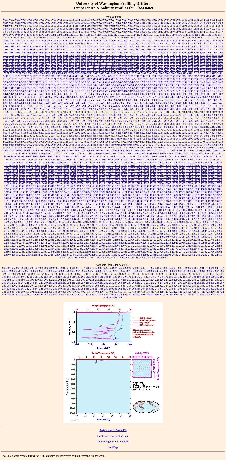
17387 (36, 186)
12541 (7, 168)
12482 (145, 165)
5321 (47, 88)
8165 (107, 129)
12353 (124, 156)
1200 (143, 37)
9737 (148, 144)
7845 (184, 123)
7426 (53, 117)
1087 (23, 34)
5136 (107, 76)
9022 (6, 141)
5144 (154, 76)
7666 (59, 123)
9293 (149, 141)
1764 (208, 52)
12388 (109, 159)
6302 (6, 100)
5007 (65, 67)
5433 (184, 91)
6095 (178, 94)
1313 (77, 40)
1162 (45, 37)
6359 (172, 100)
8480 (47, 138)
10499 (12, 150)
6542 (101, 103)
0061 (35, 22)
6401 (41, 103)
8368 (35, 135)
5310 (214, 85)
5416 (113, 91)
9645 (71, 144)
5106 (167, 73)
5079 (18, 73)
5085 (54, 73)
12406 (182, 159)
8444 (190, 135)
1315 (89, 40)
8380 (71, 135)
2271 (220, 58)
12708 (131, 174)
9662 (119, 144)
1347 (18, 43)
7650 (17, 123)
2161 (35, 58)
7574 (6, 120)
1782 (71, 55)
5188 (148, 79)
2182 (154, 58)
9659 (107, 144)
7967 (24, 126)
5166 (23, 79)
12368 (197, 156)
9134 (71, 141)
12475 (94, 165)
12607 (131, 168)
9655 (95, 144)
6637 (160, 103)
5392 (12, 91)
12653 (29, 174)
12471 (73, 165)
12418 (44, 162)
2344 (89, 61)
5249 (35, 85)
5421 (142, 91)
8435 (178, 135)
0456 (208, 22)
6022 (113, 94)
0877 (95, 31)
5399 (41, 91)
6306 (29, 100)
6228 (112, 97)
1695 (83, 52)
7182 (172, 111)
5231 (148, 82)
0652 (47, 28)
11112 (62, 156)
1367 (77, 43)
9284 (131, 141)
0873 (71, 31)
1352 (47, 43)
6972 (59, 109)
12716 (167, 174)
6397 (29, 103)
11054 (21, 153)
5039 (29, 70)
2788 (172, 61)
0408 (136, 22)
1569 (136, 46)
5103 (149, 73)
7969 (30, 126)
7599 (89, 120)
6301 (220, 97)
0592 (166, 25)
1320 (113, 40)
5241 (208, 82)
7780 (136, 123)
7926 (6, 126)
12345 (117, 156)
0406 (125, 22)
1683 (17, 52)
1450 (107, 43)
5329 (95, 88)
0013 (71, 19)
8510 (119, 138)
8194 (6, 132)
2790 (184, 61)
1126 (145, 34)
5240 (202, 82)
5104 (155, 73)
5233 (160, 82)
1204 (167, 37)
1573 (160, 46)
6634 (149, 103)
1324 (136, 40)
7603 (107, 120)
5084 (48, 73)
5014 (107, 67)
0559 (77, 25)
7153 (83, 111)
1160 (33, 37)
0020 (107, 19)
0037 (178, 19)
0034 (166, 19)
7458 (77, 117)
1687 (41, 52)
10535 (19, 150)
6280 (166, 97)
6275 (136, 97)
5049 (77, 70)
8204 (53, 132)
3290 (23, 67)
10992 (114, 150)
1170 (91, 37)
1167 (74, 37)
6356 (154, 100)
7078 (125, 109)
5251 (47, 85)
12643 (175, 171)
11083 (106, 153)
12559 (73, 168)
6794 (83, 106)
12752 (116, 177)
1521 (23, 46)
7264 (142, 114)
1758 (172, 52)
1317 (101, 40)
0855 (41, 31)
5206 (6, 82)
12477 (109, 165)
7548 (142, 117)
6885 (154, 106)
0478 (18, 25)
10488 (197, 147)
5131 (77, 76)
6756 (59, 106)
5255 (65, 85)
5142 (142, 76)
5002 (35, 67)
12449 (175, 162)
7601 (101, 120)
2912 (107, 64)
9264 (101, 141)
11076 (92, 153)
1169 (85, 37)
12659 (73, 174)
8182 (178, 129)
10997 (143, 150)
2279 (47, 61)
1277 (23, 40)
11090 (141, 153)
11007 (171, 150)
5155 (178, 76)
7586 (35, 120)
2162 (41, 58)
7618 (178, 120)
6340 (119, 100)
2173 (107, 58)
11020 (221, 150)
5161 (214, 76)
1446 (89, 43)
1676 (202, 49)
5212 (41, 82)
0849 (11, 31)
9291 (143, 141)
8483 (65, 138)
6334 (83, 100)
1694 (77, 52)
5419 (131, 91)
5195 (190, 79)
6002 (53, 94)
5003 (41, 67)
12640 (153, 171)
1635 (136, 49)
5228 (131, 82)
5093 (101, 73)
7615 (172, 120)
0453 (190, 22)
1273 (221, 37)
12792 (94, 180)
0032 (154, 19)
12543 (22, 168)
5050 (83, 70)
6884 (148, 106)
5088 (72, 73)
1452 (119, 43)
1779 (53, 55)
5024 (160, 67)
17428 (65, 186)
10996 (135, 150)
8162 (89, 129)
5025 (166, 67)
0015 (83, 19)
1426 (83, 43)
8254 (196, 132)
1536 (77, 46)
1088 (29, 34)
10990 (99, 150)
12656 (51, 174)
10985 (63, 150)
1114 (76, 34)
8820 (154, 138)
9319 (18, 144)
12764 (153, 177)
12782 (29, 180)
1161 (39, 37)
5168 (35, 79)
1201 (149, 37)
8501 (113, 138)
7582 (23, 120)
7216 (41, 114)
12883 (7, 183)
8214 (113, 132)
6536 (89, 103)
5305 (184, 85)
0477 (12, 25)
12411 (218, 159)
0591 (160, 25)
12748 (87, 177)
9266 (113, 141)
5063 (148, 70)
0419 (148, 22)
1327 (148, 40)
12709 (138, 174)
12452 (196, 162)
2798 (6, 64)
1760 (184, 52)
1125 (139, 34)
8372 (47, 135)
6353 (136, 100)
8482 (59, 138)
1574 (166, 46)
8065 (119, 126)
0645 (11, 28)
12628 (65, 171)
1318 (107, 40)
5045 (53, 70)
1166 (68, 37)
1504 (160, 43)
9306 (202, 141)
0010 (53, 19)
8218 (136, 132)
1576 (178, 46)
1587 (23, 49)
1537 (83, 46)
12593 (102, 168)
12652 (22, 174)
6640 (178, 103)
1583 (220, 46)
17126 (87, 183)
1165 (62, 37)
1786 (95, 55)
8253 (190, 132)
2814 (35, 64)
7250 (77, 114)
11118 (82, 156)
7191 (6, 114)
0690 (71, 28)
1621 (71, 49)
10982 (41, 150)
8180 (172, 129)
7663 (47, 123)
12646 (196, 171)
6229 (118, 97)
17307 (182, 183)
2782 (136, 61)
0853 (29, 31)
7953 (12, 126)
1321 (119, 40)
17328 (211, 183)
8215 (119, 132)
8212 (101, 132)
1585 (11, 49)
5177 (89, 79)
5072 (196, 70)
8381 (77, 135)
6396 (23, 103)
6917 (202, 106)
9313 (220, 141)
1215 (179, 37)
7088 (178, 109)
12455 (218, 162)
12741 (51, 177)
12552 (58, 168)
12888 (36, 183)
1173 (109, 37)
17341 (7, 186)
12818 (102, 180)
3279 (178, 64)
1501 (143, 43)
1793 (131, 55)
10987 (77, 150)
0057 (12, 22)
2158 (23, 58)
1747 (107, 52)
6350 (125, 100)
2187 (166, 58)
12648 (211, 171)
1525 (47, 46)
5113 (202, 73)
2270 (214, 58)
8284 (5, 135)
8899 (190, 138)
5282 (101, 85)
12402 (167, 159)
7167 (154, 111)
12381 (66, 159)
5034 (220, 67)
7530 (113, 117)
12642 (167, 171)
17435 (80, 186)
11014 (193, 150)
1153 (214, 34)
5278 (77, 85)
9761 (208, 144)
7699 (113, 123)
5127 (59, 76)
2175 (119, 58)
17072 (73, 183)
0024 (113, 19)
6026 (136, 94)
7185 (190, 111)
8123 (202, 126)
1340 (202, 40)
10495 (219, 147)
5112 (196, 73)
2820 (71, 64)
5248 (29, 85)
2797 (220, 61)
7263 (136, 114)
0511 (65, 25)
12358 (131, 156)
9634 (53, 144)
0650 (35, 28)
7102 (220, 109)
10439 (81, 147)
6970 (53, 109)
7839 (178, 123)
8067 (131, 126)
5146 (166, 76)
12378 (44, 159)
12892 (51, 183)
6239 (124, 97)
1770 (23, 55)
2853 (83, 64)
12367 (190, 156)
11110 (48, 156)
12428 (94, 162)
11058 (42, 153)
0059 (23, 22)
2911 (101, 64)
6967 (41, 109)
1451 (113, 43)
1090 (41, 34)
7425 (47, 117)
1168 (80, 37)
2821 (77, 64)
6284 (190, 97)
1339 (196, 40)
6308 (41, 100)
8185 (196, 129)
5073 (202, 70)
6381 (202, 100)
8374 (53, 135)
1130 (168, 34)
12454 (211, 162)
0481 (29, 25)
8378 (65, 135)
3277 (166, 64)
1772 (29, 55)
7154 (89, 111)
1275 (11, 40)
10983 (48, 150)
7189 (214, 111)
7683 (95, 123)
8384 (95, 135)
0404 (113, 22)
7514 (101, 117)
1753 (142, 52)
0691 (77, 28)
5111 (190, 73)
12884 (14, 183)
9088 (18, 141)
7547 (136, 117)
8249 (178, 132)
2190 (184, 58)
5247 (23, 85)
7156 (101, 111)
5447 (220, 91)
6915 (190, 106)
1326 (142, 40)
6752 (35, 106)
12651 (15, 174)
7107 (12, 111)
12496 (196, 165)
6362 (190, 100)
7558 (178, 117)
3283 (202, 64)
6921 (5, 109)
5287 (125, 85)
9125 (65, 141)
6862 (95, 106)
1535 (71, 46)
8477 (41, 138)
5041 (41, 70)
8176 (154, 129)
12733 (22, 177)
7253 (95, 114)
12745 (73, 177)
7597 (77, 120)
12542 (15, 168)
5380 (172, 88)
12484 (160, 165)
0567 (101, 25)
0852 (23, 31)
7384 (202, 114)
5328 (89, 88)
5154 (172, 76)
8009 (59, 126)
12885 (22, 183)
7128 (29, 111)
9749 (160, 144)
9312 (214, 141)
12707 (124, 174)
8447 (196, 135)
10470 (168, 147)
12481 (138, 165)
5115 (214, 73)
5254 (59, 85)
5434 (190, 91)
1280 (41, 40)
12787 (65, 180)
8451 (208, 135)
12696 (95, 174)
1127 (151, 34)
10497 (4, 150)
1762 (196, 52)
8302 (17, 135)
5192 (172, 79)
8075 (137, 126)
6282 (178, 97)
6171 (35, 97)
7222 (65, 114)
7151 (71, 111)
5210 (29, 82)
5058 (125, 70)
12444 (138, 162)
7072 (107, 109)
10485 (190, 147)
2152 (208, 55)
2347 (107, 61)
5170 (47, 79)
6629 (119, 103)
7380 (190, 114)
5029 (190, 67)
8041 (95, 126)
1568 (131, 46)
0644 (5, 28)
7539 (119, 117)
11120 (89, 156)
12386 (102, 159)
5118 (5, 76)
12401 (160, 159)
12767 (160, 177)
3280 (184, 64)
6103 (220, 94)
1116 (87, 34)
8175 (148, 129)
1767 (5, 55)
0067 (71, 22)
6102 (214, 94)
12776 (211, 177)
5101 (137, 73)
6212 (53, 97)
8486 (77, 138)
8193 (220, 129)
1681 (5, 52)
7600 (95, 120)
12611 (160, 168)
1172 (103, 37)
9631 (41, 144)
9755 (184, 144)
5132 (83, 76)
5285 (119, 85)
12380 (58, 159)
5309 (208, 85)
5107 (173, 73)
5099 (125, 73)
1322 (125, 40)
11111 (55, 156)
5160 (208, 76)
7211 (11, 114)
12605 (116, 168)
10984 (55, 150)
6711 (208, 103)
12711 (146, 174)
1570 (142, 46)
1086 (17, 34)
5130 (71, 76)
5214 (53, 82)
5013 (101, 67)
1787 (101, 55)
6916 (196, 106)
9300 (166, 141)
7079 (131, 109)
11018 (207, 150)
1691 (59, 52)
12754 (124, 177)
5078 (12, 73)
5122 (29, 76)
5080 (24, 73)
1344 (220, 40)
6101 (208, 94)
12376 (29, 159)
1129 (162, 34)
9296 (160, 141)
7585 (29, 120)
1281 (47, 40)
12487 (175, 165)
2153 (214, 55)
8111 (184, 126)
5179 (101, 79)
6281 (172, 97)
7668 (65, 123)
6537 (95, 103)
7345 (154, 114)
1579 (196, 46)
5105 (161, 73)
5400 (47, 91)
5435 (196, 91)
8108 (178, 126)
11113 (69, 156)
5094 (107, 73)
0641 (208, 25)
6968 (47, 109)
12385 (95, 159)
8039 (89, 126)
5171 (53, 79)
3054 (148, 64)
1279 (35, 40)
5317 (23, 88)
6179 (47, 97)
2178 (131, 58)
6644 (202, 103)
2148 (184, 55)
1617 (53, 49)
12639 (145, 171)
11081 (99, 153)
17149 (102, 183)
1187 (114, 37)
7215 (35, 114)
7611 (148, 120)
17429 (73, 186)
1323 (131, 40)
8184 (190, 129)
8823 (160, 138)
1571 (148, 46)
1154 (220, 34)
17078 (80, 183)
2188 (172, 58)
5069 (184, 70)
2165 (59, 58)
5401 (53, 91)
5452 (29, 94)
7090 (190, 109)
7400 (5, 117)
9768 (23, 147)
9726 (142, 144)
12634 (109, 171)
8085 (155, 126)
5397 (29, 91)
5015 (113, 67)
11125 (103, 156)
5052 (95, 70)
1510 (178, 43)
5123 (35, 76)
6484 (65, 103)
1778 (47, 55)
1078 (5, 34)
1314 (83, 40)
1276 (17, 40)
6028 (148, 94)
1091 (47, 34)
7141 (53, 111)
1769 (17, 55)
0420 (154, 22)
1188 (120, 37)
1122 (122, 34)
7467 (83, 117)
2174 (113, 58)
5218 (77, 82)
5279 (83, 85)
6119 (23, 97)
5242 (214, 82)
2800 (18, 64)
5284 (113, 85)
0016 (89, 19)
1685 (29, 52)
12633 (102, 171)
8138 (23, 129)
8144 (47, 129)
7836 (172, 123)
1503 (155, 43)
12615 (189, 168)
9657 (101, 144)
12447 (160, 162)
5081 (30, 73)
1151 (203, 34)
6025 (131, 94)
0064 (53, 22)
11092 (156, 153)
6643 (196, 103)
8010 (65, 126)
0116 (89, 22)
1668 (160, 49)
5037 (17, 70)
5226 (119, 82)
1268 (197, 37)
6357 (160, 100)
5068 (178, 70)
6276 (142, 97)
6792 (71, 106)
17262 (153, 183)
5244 (6, 85)
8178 (160, 129)
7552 (154, 117)
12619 (218, 168)
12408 (197, 159)
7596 (71, 120)
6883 (142, 106)
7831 (166, 123)
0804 (95, 28)
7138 (35, 111)
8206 (65, 132)
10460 (139, 147)
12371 (219, 156)
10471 (176, 147)
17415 (51, 186)
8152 (77, 129)
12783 (36, 180)
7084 (160, 109)
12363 (161, 156)
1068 (196, 31)
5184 (131, 79)
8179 (166, 129)
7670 (71, 123)
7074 (113, 109)
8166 (113, 129)
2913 (113, 64)
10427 (30, 147)
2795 (208, 61)
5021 (148, 67)
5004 (47, 67)
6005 (59, 94)
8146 (59, 129)
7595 (65, 120)
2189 (178, 58)
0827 (148, 28)
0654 (53, 28)
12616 (196, 168)
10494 (212, 147)
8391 (113, 135)
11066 (70, 153)
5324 (65, 88)
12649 (218, 171)
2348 (113, 61)
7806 (154, 123)
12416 (29, 162)
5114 (208, 73)
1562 (95, 46)
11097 (184, 153)
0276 (101, 22)
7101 (214, 109)
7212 (17, 114)
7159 (118, 111)
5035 (5, 70)
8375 (59, 135)
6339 (113, 100)
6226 (100, 97)
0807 (107, 28)
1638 (148, 49)
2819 (65, 64)
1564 (107, 46)
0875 (83, 31)
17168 (116, 183)
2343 (83, 61)
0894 (154, 31)
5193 (178, 79)
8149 (65, 129)
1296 (65, 40)
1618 (59, 49)
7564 (196, 117)
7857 (202, 123)
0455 (202, 22)
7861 (208, 123)
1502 (149, 43)
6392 (6, 103)
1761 (190, 52)
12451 (189, 162)
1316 (95, 40)
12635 (116, 171)
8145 (53, 129)
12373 (15, 159)
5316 (17, 88)
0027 (125, 19)
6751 (29, 106)
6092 (160, 94)
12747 (80, 177)
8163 (95, 129)
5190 (160, 79)
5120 (17, 76)
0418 (142, 22)
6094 (172, 94)
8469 (18, 138)
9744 (154, 144)
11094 (170, 153)
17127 (94, 183)
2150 (196, 55)
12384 (87, 159)
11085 (120, 153)
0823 (136, 28)
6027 (142, 94)
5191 (166, 79)
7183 (178, 111)
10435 (59, 147)
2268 (202, 58)
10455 (117, 147)
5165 (17, 79)
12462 (51, 165)
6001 (47, 94)
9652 (89, 144)
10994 (121, 150)
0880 (107, 31)
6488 (83, 103)
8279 (214, 132)
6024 (125, 94)
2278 (41, 61)
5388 (208, 88)
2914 (119, 64)
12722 (182, 174)
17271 (175, 183)
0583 (142, 25)
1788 (107, 55)
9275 (125, 141)
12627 (58, 171)
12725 (204, 174)
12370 (211, 156)
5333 (119, 88)
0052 (202, 19)
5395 (18, 91)
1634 (131, 49)
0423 (172, 22)
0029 (136, 19)
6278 (154, 97)
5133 (89, 76)
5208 (18, 82)
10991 (106, 150)
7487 (89, 117)
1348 (23, 43)
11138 (110, 156)
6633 (143, 103)
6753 (41, 106)
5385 (196, 88)
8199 (29, 132)
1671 (178, 49)
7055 (83, 109)
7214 (29, 114)
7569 (214, 117)
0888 (136, 31)
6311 (59, 100)
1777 (41, 55)
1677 (208, 49)
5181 (113, 79)
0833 (184, 28)
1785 (89, 55)
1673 (190, 49)
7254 (101, 114)
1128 (156, 34)
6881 (131, 106)
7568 (208, 117)
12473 (87, 165)
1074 (202, 31)
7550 (148, 117)
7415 (35, 117)
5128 (65, 76)
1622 (77, 49)
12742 (58, 177)
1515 (208, 43)
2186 (160, 58)
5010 (83, 67)
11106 (28, 156)
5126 (53, 76)
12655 (44, 174)
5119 (11, 76)
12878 (189, 180)
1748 (113, 52)
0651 (41, 28)
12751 (109, 177)
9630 (35, 144)
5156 (184, 76)
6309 (47, 100)
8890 (166, 138)
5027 (178, 67)
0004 (23, 19)
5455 (41, 94)
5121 (23, 76)
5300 (155, 85)
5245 (12, 85)
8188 (202, 129)
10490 (205, 147)
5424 (160, 91)
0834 (190, 28)
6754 (47, 106)
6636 (155, 103)
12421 (65, 162)
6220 (71, 97)
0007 (41, 19)
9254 (77, 141)
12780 (14, 180)
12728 (218, 174)
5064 (154, 70)
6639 (172, 103)
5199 (214, 79)
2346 (101, 61)
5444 (202, 91)
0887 (131, 31)
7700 (119, 123)
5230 (142, 82)
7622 (196, 120)
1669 (166, 49)
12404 (175, 159)
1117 (93, 34)
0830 (166, 28)
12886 (29, 183)
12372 (7, 159)
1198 (132, 37)
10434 (52, 147)
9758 (196, 144)
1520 (17, 46)
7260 (119, 114)
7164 (136, 111)
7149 (59, 111)
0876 (89, 31)
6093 (166, 94)
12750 (102, 177)
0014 (77, 19)
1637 (142, 49)
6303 (12, 100)
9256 (83, 141)
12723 (189, 174)
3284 (208, 64)
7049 (77, 109)
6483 (59, 103)
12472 (80, 165)
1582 (214, 46)
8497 (95, 138)
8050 (101, 126)
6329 (77, 100)
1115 (82, 34)
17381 (29, 186)
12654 (36, 174)
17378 (22, 186)
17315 (196, 183)
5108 (179, 73)
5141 (136, 76)
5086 (60, 73)
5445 (208, 91)
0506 (35, 25)
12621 (14, 171)
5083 (42, 73)
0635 (196, 25)
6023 (119, 94)
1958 (142, 55)
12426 (87, 162)
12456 (7, 165)
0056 (6, 22)
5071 (190, 70)
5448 (6, 94)
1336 (178, 40)
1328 (154, 40)
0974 (172, 31)
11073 (77, 153)
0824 (142, 28)
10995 (128, 150)
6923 (17, 109)
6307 (35, 100)
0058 (18, 22)
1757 (166, 52)
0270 (95, 22)
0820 (119, 28)
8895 (172, 138)
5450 (18, 94)
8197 (18, 132)
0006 (35, 19)
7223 (71, 114)
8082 (149, 126)
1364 (59, 43)
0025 (119, 19)
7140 (47, 111)
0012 (65, 19)
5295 (137, 85)
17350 (14, 186)
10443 (95, 147)
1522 (29, 46)
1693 (71, 52)
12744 (65, 177)
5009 (77, 67)
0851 (17, 31)
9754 (178, 144)
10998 (150, 150)
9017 (214, 138)
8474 (29, 138)
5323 (59, 88)
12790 (80, 180)
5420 (136, 91)
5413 (95, 91)
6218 (59, 97)
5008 (71, 67)
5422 (148, 91)
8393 (125, 135)
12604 (109, 168)
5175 (77, 79)
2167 (71, 58)
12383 (80, 159)
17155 (109, 183)
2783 (142, 61)
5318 (29, 88)
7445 (65, 117)
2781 (131, 61)
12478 (116, 165)
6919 (214, 106)
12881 (211, 180)
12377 (36, 159)
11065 (63, 153)
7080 (136, 109)
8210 (89, 132)
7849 (190, 123)
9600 (23, 144)
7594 (59, 120)
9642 (65, 144)
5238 (190, 82)
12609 (146, 168)
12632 (94, 171)
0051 (196, 19)
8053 (113, 126)
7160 (124, 111)
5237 (184, 82)
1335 (172, 40)
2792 (196, 61)
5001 (29, 67)
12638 (138, 171)
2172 (101, 58)
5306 (190, 85)
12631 (87, 171)
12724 (196, 174)
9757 (190, 144)
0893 (148, 31)
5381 (178, 88)
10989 (92, 150)
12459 (29, 165)
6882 (136, 106)
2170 (89, 58)
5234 (166, 82)
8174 (142, 129)
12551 (51, 168)
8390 (107, 135)
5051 (89, 70)
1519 (11, 46)
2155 (5, 58)
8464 (6, 138)
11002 (157, 150)
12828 (175, 180)
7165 (142, 111)
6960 (29, 109)
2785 (154, 61)
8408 (160, 135)
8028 (83, 126)
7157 (107, 111)
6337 (101, 100)
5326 (77, 88)
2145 (166, 55)
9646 (77, 144)
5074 (208, 70)
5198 (208, 79)
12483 (153, 165)
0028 (131, 19)
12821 (124, 180)
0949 (160, 31)
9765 (11, 147)
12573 (80, 168)
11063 (56, 153)
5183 (125, 79)
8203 (47, 132)
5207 (12, 82)
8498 (101, 138)
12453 (204, 162)
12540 (218, 165)
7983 (36, 126)
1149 (191, 34)
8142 (35, 129)
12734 (29, 177)
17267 (167, 183)
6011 (77, 94)
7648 (11, 123)
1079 (11, 34)
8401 (148, 135)
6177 (41, 97)
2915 (125, 64)
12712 (153, 174)
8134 (17, 129)
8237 (160, 132)
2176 (125, 58)
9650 (83, 144)
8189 (208, 129)
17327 (204, 183)
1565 (113, 46)
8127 (220, 126)
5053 (101, 70)
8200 (35, 132)
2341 (71, 61)
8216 (125, 132)
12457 (14, 165)
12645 (189, 171)
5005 (53, 67)
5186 (136, 79)
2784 (148, 61)
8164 (101, 129)
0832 (178, 28)
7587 (41, 120)
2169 (83, 58)
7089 (184, 109)
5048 (71, 70)
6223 (83, 97)
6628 (113, 103)
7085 (166, 109)
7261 (125, 114)
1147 (179, 34)
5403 (65, 91)
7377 (178, 114)
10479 (183, 147)
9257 (89, 141)
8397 (142, 135)
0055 (220, 19)
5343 (136, 88)
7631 (202, 120)
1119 (104, 34)
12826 (160, 180)
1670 (172, 49)
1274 (5, 40)
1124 (133, 34)
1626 (101, 49)
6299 (208, 97)
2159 (29, 58)
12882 (218, 180)
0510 (59, 25)
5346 (148, 88)
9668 (131, 144)
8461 (220, 135)
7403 (11, 117)
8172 (131, 129)
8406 (154, 135)
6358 (166, 100)
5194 (184, 79)
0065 (59, 22)
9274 (119, 141)
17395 (44, 186)
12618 (211, 168)
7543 (125, 117)
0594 (178, 25)
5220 (83, 82)
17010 (58, 183)
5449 (12, 94)
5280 (89, 85)
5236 (178, 82)
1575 (172, 46)
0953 (166, 31)
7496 (95, 117)
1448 (95, 43)
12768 (167, 177)
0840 (220, 28)
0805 (101, 28)
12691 (87, 174)
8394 (131, 135)
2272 (5, 61)
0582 (136, 25)
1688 (47, 52)
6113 (6, 97)
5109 (185, 73)
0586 (148, 25)
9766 (17, 147)
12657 (58, 174)
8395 (136, 135)
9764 (5, 147)
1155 (4, 37)
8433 (172, 135)
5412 (89, 91)
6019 (95, 94)
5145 (160, 76)
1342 (214, 40)
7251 (83, 114)
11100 (206, 153)
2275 (23, 61)
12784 (44, 180)
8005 (47, 126)
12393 (124, 159)
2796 (214, 61)
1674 (196, 49)
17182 (131, 183)
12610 (153, 168)
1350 (35, 43)
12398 (146, 159)
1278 (29, 40)
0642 (214, 25)
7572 (220, 117)
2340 (65, 61)
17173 (124, 183)
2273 (11, 61)
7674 (83, 123)
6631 (131, 103)
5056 (113, 70)
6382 (208, 100)
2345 (95, 61)
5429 (178, 91)
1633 (125, 49)
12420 (58, 162)
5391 (6, 91)
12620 (7, 171)
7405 (17, 117)
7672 (77, 123)
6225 (94, 97)
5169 (41, 79)
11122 (96, 156)
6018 (89, 94)
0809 (113, 28)
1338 (190, 40)
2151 (202, 55)
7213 (23, 114)
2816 (47, 64)
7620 (190, 120)
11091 (149, 153)
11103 (7, 156)
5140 (130, 76)
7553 (160, 117)
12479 (124, 165)
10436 (66, 147)
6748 (11, 106)
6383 (214, 100)
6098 (196, 94)
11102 (219, 153)
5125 (47, 76)
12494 (189, 165)
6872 (101, 106)
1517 (220, 43)
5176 (83, 79)
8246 (172, 132)
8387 (101, 135)
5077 (6, 73)
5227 (125, 82)
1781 (65, 55)
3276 (160, 64)
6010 (71, 94)
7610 (143, 120)
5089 (78, 73)
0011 (59, 19)
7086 (172, 109)
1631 (113, 49)
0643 (220, 25)
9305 (196, 141)
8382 (83, 135)
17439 (87, 186)
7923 (220, 123)
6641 (184, 103)
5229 (136, 82)
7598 (83, 120)
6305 (23, 100)
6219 (65, 97)
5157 (190, 76)
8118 (190, 126)
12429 (102, 162)
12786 (58, 180)
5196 (196, 79)
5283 (107, 85)
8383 (89, 135)
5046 (59, 70)
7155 (95, 111)
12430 (109, 162)
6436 (53, 103)
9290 (137, 141)
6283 (184, 97)
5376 (154, 88)
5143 (148, 76)
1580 (202, 46)
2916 (131, 64)
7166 (148, 111)
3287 (6, 67)
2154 (220, 55)
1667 (154, 49)
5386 (202, 88)
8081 (143, 126)
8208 (77, 132)
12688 (80, 174)
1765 (214, 52)
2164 (53, 58)
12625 (44, 171)
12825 (153, 180)
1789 (113, 55)
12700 (102, 174)
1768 (11, 55)
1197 (126, 37)
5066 (166, 70)
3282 (196, 64)
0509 (53, 25)
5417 (119, 91)
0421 (160, 22)
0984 (184, 31)
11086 (127, 153)
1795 (136, 55)
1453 (125, 43)
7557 (172, 117)
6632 (137, 103)
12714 (160, 174)
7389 (208, 114)
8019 (71, 126)
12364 (168, 156)
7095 (202, 109)
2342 (77, 61)
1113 (70, 34)
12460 (36, 165)
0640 (202, 25)
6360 (178, 100)
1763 (202, 52)
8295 (11, 135)
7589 (47, 120)
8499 (107, 138)
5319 (35, 88)
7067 (101, 109)
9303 (184, 141)
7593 (53, 120)
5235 (172, 82)
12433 (124, 162)
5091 (89, 73)
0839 (214, 28)
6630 (125, 103)
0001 (6, 19)
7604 (113, 120)
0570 (119, 25)
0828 (154, 28)
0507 (41, 25)
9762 (214, 144)
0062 (41, 22)
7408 (23, 117)
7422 (41, 117)
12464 (58, 165)
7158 (112, 111)
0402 (107, 22)
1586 (17, 49)
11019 (214, 150)
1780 (59, 55)
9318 (12, 144)
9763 (220, 144)
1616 (47, 49)
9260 (95, 141)
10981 (33, 150)
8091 (173, 126)
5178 (95, 79)
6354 (142, 100)
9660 (113, 144)
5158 (196, 76)
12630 (80, 171)
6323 (65, 100)
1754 (148, 52)
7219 (47, 114)
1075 (208, 31)
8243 (166, 132)
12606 (124, 168)
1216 (185, 37)
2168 (77, 58)
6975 (65, 109)
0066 (65, 22)
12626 (51, 171)
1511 (184, 43)
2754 (125, 61)
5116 (219, 73)
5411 (83, 91)
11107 (35, 156)
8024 (77, 126)
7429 (59, 117)
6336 (95, 100)
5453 (35, 94)
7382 (196, 114)
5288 (131, 85)
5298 (143, 85)
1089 (35, 34)
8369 (41, 135)
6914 (184, 106)
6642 (190, 103)
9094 (35, 141)
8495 (89, 138)
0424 (178, 22)
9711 (136, 144)
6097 (190, 94)
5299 (149, 85)
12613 (175, 168)
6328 (71, 100)
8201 (41, 132)
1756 (160, 52)
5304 (178, 85)
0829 (160, 28)
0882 (119, 31)
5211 (35, 82)
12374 (22, 159)
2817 (53, 64)
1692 (65, 52)
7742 (131, 123)
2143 (154, 55)
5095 (113, 73)
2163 (47, 58)
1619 (65, 49)
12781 (22, 180)
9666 (125, 144)
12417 (36, 162)
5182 (119, 79)
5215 (59, 82)
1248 (191, 37)
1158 (22, 37)
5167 (29, 79)
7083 (154, 109)
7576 (12, 120)
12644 (182, 171)
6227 (106, 97)
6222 (77, 97)
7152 (77, 111)
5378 (166, 88)
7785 (142, 123)
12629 (73, 171)
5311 (220, 85)
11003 (164, 150)
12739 (44, 177)
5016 (119, 67)
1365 (65, 43)
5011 (89, 67)
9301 (172, 141)
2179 (136, 58)
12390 (116, 159)
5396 (23, 91)
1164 (56, 37)
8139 (29, 129)
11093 (163, 153)
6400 (35, 103)
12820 (116, 180)
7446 (71, 117)
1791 (125, 55)
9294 (155, 141)
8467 (12, 138)
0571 (125, 25)
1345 (6, 43)
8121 (196, 126)
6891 (178, 106)
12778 (218, 177)
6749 (17, 106)
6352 (131, 100)
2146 (172, 55)
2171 (95, 58)
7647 (5, 123)
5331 (107, 88)
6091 (154, 94)
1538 (89, 46)
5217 (71, 82)
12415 (22, 162)
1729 (95, 52)
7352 (166, 114)
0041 (190, 19)
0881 (113, 31)
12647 (204, 171)
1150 (197, 34)
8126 (214, 126)
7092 (196, 109)
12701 (109, 174)
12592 (95, 168)
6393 (12, 103)
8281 (220, 132)
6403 (47, 103)
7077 (119, 109)
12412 (7, 162)
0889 (142, 31)
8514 (131, 138)
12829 (182, 180)
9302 (178, 141)
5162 (220, 76)
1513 (196, 43)
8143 (41, 129)
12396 (138, 159)
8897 (178, 138)
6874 (113, 106)
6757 (65, 106)
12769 (175, 177)
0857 (53, 31)
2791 (190, 61)
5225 (113, 82)
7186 (196, 111)
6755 (53, 106)
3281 (190, 64)
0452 (184, 22)
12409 (204, 159)
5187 (142, 79)
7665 (53, 123)
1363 (53, 43)
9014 (208, 138)
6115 (11, 97)
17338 (218, 183)
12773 (189, 177)
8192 (214, 129)
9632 (47, 144)
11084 (113, 153)
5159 (202, 76)
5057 (119, 70)
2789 (178, 61)
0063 (47, 22)
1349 (29, 43)
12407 (189, 159)
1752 (136, 52)
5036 (11, 70)
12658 (66, 174)
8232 (154, 132)
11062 (49, 153)
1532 (59, 46)
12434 (131, 162)
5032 (208, 67)
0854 (35, 31)
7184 (184, 111)
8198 (23, 132)
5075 (214, 70)
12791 (87, 180)
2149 (190, 55)
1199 (137, 37)
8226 (148, 132)
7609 (137, 120)
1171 (97, 37)
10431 (37, 147)
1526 (53, 46)
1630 (107, 49)
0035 (172, 19)
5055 (107, 70)
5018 (131, 67)
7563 (190, 117)
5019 (136, 67)
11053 (13, 153)
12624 (36, 171)
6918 (208, 106)
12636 (124, 171)
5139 (124, 76)
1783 (77, 55)
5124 (41, 76)
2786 (160, 61)
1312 (71, 40)
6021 (107, 94)
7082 (148, 109)
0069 (83, 22)
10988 (84, 150)
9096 (47, 141)
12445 (145, 162)
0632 (190, 25)
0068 (77, 22)
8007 (53, 126)
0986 (190, 31)
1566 (119, 46)
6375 (196, 100)
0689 (65, 28)
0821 (125, 28)
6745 (214, 103)
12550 (44, 168)
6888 (166, 106)
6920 (220, 106)
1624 (89, 49)
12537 (211, 165)
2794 (202, 61)
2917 (136, 64)
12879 (196, 180)
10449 (110, 147)
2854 (89, 64)
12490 (182, 165)
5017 (125, 67)
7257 (107, 114)
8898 (184, 138)
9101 (59, 141)
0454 (196, 22)
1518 (5, 46)
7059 (89, 109)
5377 (160, 88)
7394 (214, 114)
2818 (59, 64)
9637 (59, 144)
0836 (202, 28)
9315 (6, 144)
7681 (89, 123)
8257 (202, 132)
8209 (83, 132)
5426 (172, 91)
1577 (184, 46)
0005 (29, 19)
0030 (142, 19)
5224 (107, 82)
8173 (136, 129)
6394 (18, 103)
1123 (127, 34)
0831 (172, 28)
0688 (59, 28)
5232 (154, 82)
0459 (6, 25)
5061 (136, 70)
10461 (146, 147)
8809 (148, 138)
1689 (53, 52)
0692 (83, 28)
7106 (6, 111)
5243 (220, 82)
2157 (17, 58)
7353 (172, 114)
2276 (29, 61)
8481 (53, 138)
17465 (94, 186)
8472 (23, 138)
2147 (178, 55)
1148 (185, 34)
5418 (125, 91)
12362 (153, 156)
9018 (220, 138)
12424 (80, 162)
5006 (59, 67)
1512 (190, 43)
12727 (211, 174)
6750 (23, 106)
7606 (125, 120)
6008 (65, 94)
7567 (202, 117)
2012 (148, 55)
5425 (166, 91)
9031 (12, 141)
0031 (148, 19)
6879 (125, 106)
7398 (220, 114)
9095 (41, 141)
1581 (208, 46)
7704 (125, 123)
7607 (131, 120)
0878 (101, 31)
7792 (148, 123)
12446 (153, 162)
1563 (101, 46)
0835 (196, 28)
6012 (83, 94)
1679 (220, 49)
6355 (148, 100)
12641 (160, 171)
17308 (189, 183)
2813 (29, 64)
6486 (77, 103)
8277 (208, 132)
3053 (142, 64)
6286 (202, 97)
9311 (208, 141)
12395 (131, 159)
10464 (161, 147)
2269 (208, 58)
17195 (138, 183)
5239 (196, 82)
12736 (36, 177)
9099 (53, 141)
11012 (186, 150)
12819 (109, 180)
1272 (215, 37)
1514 (202, 43)
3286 (220, 64)
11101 (212, 153)
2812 (23, 64)
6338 (107, 100)
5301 (160, 85)
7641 (214, 120)
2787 (166, 61)
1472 (131, 43)
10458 (132, 147)
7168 (160, 111)
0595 (184, 25)
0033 (160, 19)
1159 (27, 37)
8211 (95, 132)
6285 (196, 97)
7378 (184, 114)
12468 (65, 165)
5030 (196, 67)
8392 (119, 135)
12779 (7, 180)
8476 (35, 138)
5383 (184, 88)
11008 (179, 150)
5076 (220, 70)
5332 (113, 88)
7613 (160, 120)
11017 (200, 150)
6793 (77, 106)
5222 (95, 82)
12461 (44, 165)
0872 (65, 31)
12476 (102, 165)
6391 (220, 100)
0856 (47, 31)
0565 (89, 25)
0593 (172, 25)
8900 (196, 138)
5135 (101, 76)
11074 (85, 153)
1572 (154, 46)
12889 (44, 183)
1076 (214, 31)
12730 (14, 177)
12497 (204, 165)
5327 (83, 88)
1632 (119, 49)
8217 (131, 132)
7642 (220, 120)
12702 (116, 174)
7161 (130, 111)
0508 (47, 25)
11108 (42, 156)
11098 (191, 153)
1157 (16, 37)
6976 (71, 109)
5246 (18, 85)
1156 (10, 37)
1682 (11, 52)
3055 (154, 64)
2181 (148, 58)
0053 (208, 19)
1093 (59, 34)
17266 (160, 183)
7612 (154, 120)
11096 (177, 153)
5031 (202, 67)
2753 (119, 61)
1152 (208, 34)
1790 (119, 55)
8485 (71, 138)
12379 (51, 159)
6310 (53, 100)
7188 (208, 111)
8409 (166, 135)
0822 (131, 28)
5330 (101, 88)
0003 (18, 19)
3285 (214, 64)
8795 (142, 138)
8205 (59, 132)
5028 (184, 67)
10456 (125, 147)
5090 (84, 73)
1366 (71, 43)
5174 (71, 79)
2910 (95, 64)
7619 (184, 120)
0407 (131, 22)
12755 (131, 177)
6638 (166, 103)
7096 (208, 109)
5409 (71, 91)
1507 (166, 43)
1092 (53, 34)
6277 (148, 97)
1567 (125, 46)
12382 (73, 159)
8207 (71, 132)
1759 (178, 52)
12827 (167, 180)
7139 (41, 111)
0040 (184, 19)
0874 (77, 31)
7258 (113, 114)
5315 (11, 88)
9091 (23, 141)
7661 (41, 123)
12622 (22, 171)
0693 (89, 28)
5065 (160, 70)
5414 (101, 91)
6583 (107, 103)
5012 (95, 67)
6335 (89, 100)
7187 (202, 111)
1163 (51, 37)
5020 (142, 67)
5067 (172, 70)
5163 (5, 79)
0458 (220, 22)
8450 (202, 135)
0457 (214, 22)
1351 (41, 43)
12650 (7, 174)
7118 (23, 111)
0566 (95, 25)
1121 (116, 34)
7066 (95, 109)
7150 (65, 111)
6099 (202, 94)
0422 (166, 22)
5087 (66, 73)
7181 (166, 111)
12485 (167, 165)
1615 (41, 49)
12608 (138, 168)
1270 (203, 37)
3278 (172, 64)
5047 (65, 70)
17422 (58, 186)
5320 (41, 88)
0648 (23, 28)
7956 (18, 126)
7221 (59, 114)
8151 (71, 129)
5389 (214, 88)
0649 (29, 28)
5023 (154, 67)
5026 (172, 67)
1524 (41, 46)
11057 (35, 153)
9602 (29, 144)
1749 (119, 52)
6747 (5, 106)
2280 (53, 61)
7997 (42, 126)
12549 (36, 168)
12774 (196, 177)
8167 (119, 129)
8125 (208, 126)
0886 (125, 31)
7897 (214, 123)
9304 (190, 141)
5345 (142, 88)
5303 (172, 85)
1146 (174, 34)
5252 (53, 85)
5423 (154, 91)
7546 (131, 117)
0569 (113, 25)
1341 (208, 40)
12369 (204, 156)
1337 (184, 40)
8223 (142, 132)
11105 (21, 156)
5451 (23, 94)
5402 (59, 91)
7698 (107, 123)
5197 (202, 79)
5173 (65, 79)
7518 (107, 117)
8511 (125, 138)
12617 (204, 168)
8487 (83, 138)
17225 (145, 183)
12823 (138, 180)
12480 (131, 165)
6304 (18, 100)
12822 (131, 180)
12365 (175, 156)
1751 (131, 52)
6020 (101, 94)
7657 (29, 123)
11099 (198, 153)
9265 (107, 141)
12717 (175, 174)
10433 (45, 147)
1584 (5, 49)
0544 (71, 25)
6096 (184, 94)
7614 (166, 120)
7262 (131, 114)
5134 (95, 76)
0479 (23, 25)
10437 (74, 147)
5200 (220, 79)
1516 (214, 43)
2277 (35, 61)
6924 (23, 109)
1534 (65, 46)
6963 (35, 109)
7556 (166, 117)
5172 (59, 79)
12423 (73, 162)
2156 (11, 58)
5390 (220, 88)
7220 (53, 114)
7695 (101, 123)
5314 (5, 88)
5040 (35, 70)
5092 (95, 73)
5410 (77, 91)
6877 (119, 106)
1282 (53, 40)
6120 (29, 97)
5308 (202, 85)
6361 (184, 100)
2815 (41, 64)
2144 (160, 55)
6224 (88, 97)
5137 (112, 76)
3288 (12, 67)
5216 (65, 82)
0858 (59, 31)
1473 (137, 43)
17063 (65, 183)
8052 (107, 126)
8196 (12, 132)
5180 (107, 79)
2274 (17, 61)
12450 (182, 162)
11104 (14, 156)
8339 (29, 135)
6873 (107, 106)
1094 (65, 34)
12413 (14, 162)
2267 (196, 58)
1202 (155, 37)
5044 (47, 70)
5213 (47, 82)
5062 (142, 70)
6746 (220, 103)
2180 (142, 58)
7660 (35, 123)
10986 (70, 150)
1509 (172, 43)
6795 (89, 106)
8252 (184, 132)
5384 (190, 88)
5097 (119, 73)
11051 (6, 153)
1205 (173, 37)
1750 (125, 52)
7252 (89, 114)
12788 (73, 180)
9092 (29, 141)
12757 (138, 177)
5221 (89, 82)
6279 (160, 97)
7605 (119, 120)
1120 (110, 34)
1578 (190, 46)
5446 (214, 91)
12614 (182, 168)
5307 (196, 85)
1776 (35, 55)
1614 (35, 49)
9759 (202, 144)
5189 (154, 79)
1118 (99, 34)
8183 (184, 129)
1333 (160, 40)
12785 (51, 180)
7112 (17, 111)
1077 (220, 31)
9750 (166, 144)
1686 (35, 52)
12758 (145, 177)
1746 (101, 52)
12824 (145, 180)
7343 (148, 114)
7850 (196, 123)
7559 (184, 117)
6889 (172, 106)
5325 (71, 88)
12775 (204, 177)
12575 (87, 168)
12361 (146, 156)
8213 (107, 132)
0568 (107, 25)
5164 (11, 79)
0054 (214, 19)
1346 (12, 43)
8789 (136, 138)
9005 (202, 138)
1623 (83, 49)
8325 (23, 135)
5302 (166, 85)
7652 (23, 123)
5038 (23, 70)
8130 (11, 129)
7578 (18, 120)
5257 (71, 85)
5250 (41, 85)
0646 (17, 28)
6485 (71, 103)
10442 (88, 147)
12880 (204, 180)
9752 (172, 144)
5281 (95, 85)
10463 (154, 147)
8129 (5, 129)
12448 (167, 162)
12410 (211, 159)
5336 (131, 88)
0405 (119, 22)
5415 (107, 91)
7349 (160, 114)
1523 (35, 46)
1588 (29, 49)
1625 (95, 49)
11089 (134, 153)
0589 (154, 25)
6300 (214, 97)
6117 (17, 97)
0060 (29, 22)
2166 (65, 58)
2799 (12, 64)
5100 (131, 73)
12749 (94, 177)
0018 (95, 19)
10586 (26, 150)
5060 (131, 70)
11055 (28, 153)
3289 (18, 67)
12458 (22, 165)
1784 (83, 55)
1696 (89, 52)
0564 (83, 25)
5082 (36, 73)
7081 (142, 109)
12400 (153, 159)
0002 (12, 19)
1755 (154, 52)
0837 (208, 28)
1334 (166, 40)
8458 (214, 135)
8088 (167, 126)
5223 (101, 82)
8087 (161, 126)
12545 (29, 168)
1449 (101, 43)
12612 (167, 168)
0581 (131, 25)
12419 (51, 162)
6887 (160, 106)
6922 (11, 109)
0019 (101, 19)
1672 (184, 49)
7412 (29, 117)
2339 (59, 61)
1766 (220, 52)
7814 (160, 123)
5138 (118, 76)
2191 (190, 58)
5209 (23, 82)
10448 (103, 147)
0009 (47, 19)
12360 (139, 156)
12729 (7, 177)
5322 (53, 88)
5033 (214, 67)
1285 (59, 40)
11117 (75, 156)
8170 (125, 129)
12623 (29, 171)
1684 (23, 52)
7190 (220, 111)
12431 (116, 162)
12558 (66, 168)
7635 (208, 120)
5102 (143, 73)
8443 (184, 135)
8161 (83, 129)
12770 (182, 177)
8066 (125, 126)
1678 (214, 49)
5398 (35, 91)
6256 (130, 97)
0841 (5, 31)
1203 (161, 37)
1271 (209, 37)
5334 (125, 88)
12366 (182, 156)
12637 (131, 171)
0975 (178, 31)
